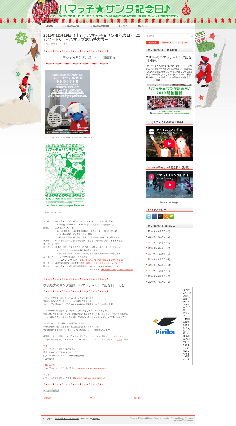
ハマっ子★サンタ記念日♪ (67, 418)
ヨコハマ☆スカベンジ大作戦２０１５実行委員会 (101, 260)
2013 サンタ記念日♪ (157, 248)
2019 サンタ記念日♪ (157, 282)
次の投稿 (47, 398)
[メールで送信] (44, 390)
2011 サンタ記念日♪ (157, 237)
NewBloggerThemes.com (183, 420)
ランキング (182, 42)
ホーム (92, 398)
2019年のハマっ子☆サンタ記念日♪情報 (169, 58)
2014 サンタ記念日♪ (157, 254)
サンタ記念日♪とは (71, 26)
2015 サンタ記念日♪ (59, 44)
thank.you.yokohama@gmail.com (91, 368)
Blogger (174, 202)
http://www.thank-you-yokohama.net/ (117, 269)
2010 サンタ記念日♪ (157, 231)
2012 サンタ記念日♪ (157, 242)
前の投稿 (137, 398)
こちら (115, 336)
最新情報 (152, 42)
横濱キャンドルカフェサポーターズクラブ (104, 263)
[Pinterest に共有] (57, 390)
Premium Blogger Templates (182, 418)
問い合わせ (142, 26)
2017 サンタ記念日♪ (157, 270)
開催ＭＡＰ (167, 42)
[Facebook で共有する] (54, 390)
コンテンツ (123, 26)
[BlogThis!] (47, 390)
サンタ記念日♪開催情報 (99, 26)
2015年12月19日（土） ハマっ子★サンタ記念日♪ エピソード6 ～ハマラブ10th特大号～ (91, 37)
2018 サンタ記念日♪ (157, 276)
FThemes (142, 418)
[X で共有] (50, 390)
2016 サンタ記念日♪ (157, 265)
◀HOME (49, 26)
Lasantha (165, 418)
